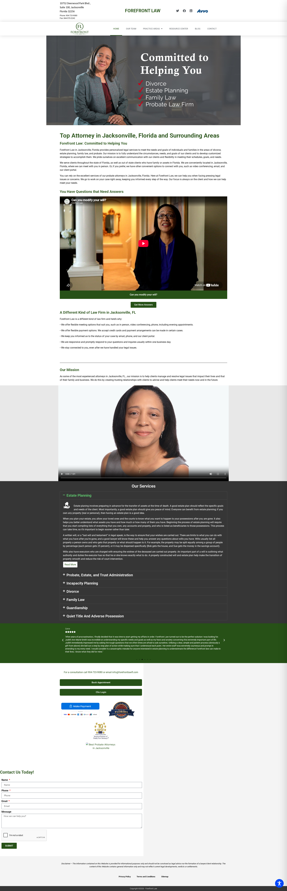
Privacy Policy (125, 876)
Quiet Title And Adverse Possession (95, 616)
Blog (197, 28)
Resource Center (178, 28)
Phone (5, 790)
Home (116, 28)
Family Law (76, 600)
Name (5, 780)
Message (6, 812)
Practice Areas (151, 28)
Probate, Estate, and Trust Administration (100, 575)
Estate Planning (79, 495)
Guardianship (77, 608)
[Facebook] (184, 11)
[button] (143, 495)
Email (4, 801)
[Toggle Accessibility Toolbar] (279, 883)
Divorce (73, 591)
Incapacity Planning (82, 583)
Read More (70, 564)
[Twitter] (178, 11)
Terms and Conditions (146, 876)
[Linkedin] (191, 11)
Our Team (131, 28)
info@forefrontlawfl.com (125, 672)
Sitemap (164, 876)
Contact (212, 28)
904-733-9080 (95, 672)
